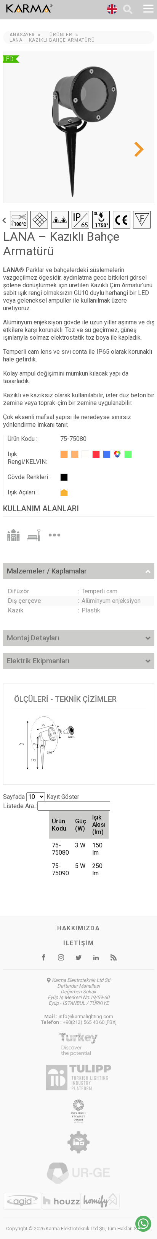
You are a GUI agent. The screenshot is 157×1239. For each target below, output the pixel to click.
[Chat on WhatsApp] (143, 1229)
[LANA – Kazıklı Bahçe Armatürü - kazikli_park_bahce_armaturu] (78, 127)
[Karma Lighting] (48, 8)
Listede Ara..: (20, 806)
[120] (64, 492)
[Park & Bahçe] (34, 534)
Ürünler (61, 34)
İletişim (78, 943)
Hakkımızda (78, 928)
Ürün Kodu (59, 825)
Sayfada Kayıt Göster (41, 796)
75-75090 (60, 869)
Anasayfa (22, 34)
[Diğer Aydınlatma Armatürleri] (54, 534)
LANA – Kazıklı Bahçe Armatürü (52, 40)
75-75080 (60, 849)
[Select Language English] (112, 10)
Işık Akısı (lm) (99, 825)
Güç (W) (80, 825)
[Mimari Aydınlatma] (13, 534)
